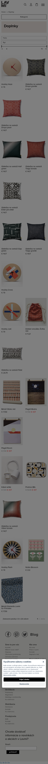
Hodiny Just (6, 329)
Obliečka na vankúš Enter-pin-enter (9, 209)
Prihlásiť (13, 752)
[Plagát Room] (12, 431)
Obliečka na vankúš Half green (11, 167)
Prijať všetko (24, 679)
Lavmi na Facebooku (8, 634)
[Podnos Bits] (36, 470)
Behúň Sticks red (8, 409)
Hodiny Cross (7, 290)
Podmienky (9, 692)
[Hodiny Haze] (12, 67)
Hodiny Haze (6, 84)
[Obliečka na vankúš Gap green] (12, 232)
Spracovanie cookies (9, 675)
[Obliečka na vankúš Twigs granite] (36, 232)
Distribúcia (9, 707)
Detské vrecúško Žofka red (35, 330)
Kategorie (24, 17)
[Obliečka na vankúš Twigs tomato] (36, 150)
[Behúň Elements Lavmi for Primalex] (12, 589)
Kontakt (7, 647)
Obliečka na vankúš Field (11, 370)
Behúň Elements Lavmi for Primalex (10, 607)
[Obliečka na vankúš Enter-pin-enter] (12, 191)
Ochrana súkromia (11, 657)
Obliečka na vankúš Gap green (11, 250)
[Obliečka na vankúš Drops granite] (36, 67)
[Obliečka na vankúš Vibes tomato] (12, 509)
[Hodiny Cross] (12, 273)
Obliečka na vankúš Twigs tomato (33, 167)
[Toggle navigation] (43, 5)
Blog (34, 634)
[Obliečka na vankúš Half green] (12, 150)
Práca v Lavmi (34, 650)
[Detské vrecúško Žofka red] (36, 312)
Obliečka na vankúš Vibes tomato (9, 527)
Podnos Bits (30, 487)
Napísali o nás (34, 654)
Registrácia (9, 695)
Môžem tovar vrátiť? (12, 650)
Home (3, 12)
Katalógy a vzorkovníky (13, 697)
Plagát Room (6, 448)
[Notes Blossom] (36, 550)
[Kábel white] (12, 470)
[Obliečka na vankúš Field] (12, 353)
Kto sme (32, 647)
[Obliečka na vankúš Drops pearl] (12, 108)
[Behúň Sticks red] (12, 392)
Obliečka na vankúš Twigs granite (33, 250)
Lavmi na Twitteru (25, 634)
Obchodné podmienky (13, 654)
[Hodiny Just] (12, 312)
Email (7, 744)
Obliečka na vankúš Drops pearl (9, 126)
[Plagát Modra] (36, 392)
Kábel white (6, 487)
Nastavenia (24, 684)
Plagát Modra (31, 409)
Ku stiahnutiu (9, 699)
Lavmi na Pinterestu (16, 634)
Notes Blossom (31, 567)
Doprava (8, 652)
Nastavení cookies (11, 659)
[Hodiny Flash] (12, 550)
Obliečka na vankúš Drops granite (33, 85)
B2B (6, 719)
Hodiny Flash (6, 567)
